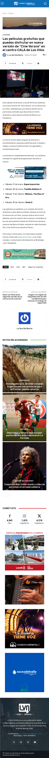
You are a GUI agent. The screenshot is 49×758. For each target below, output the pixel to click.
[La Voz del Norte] (5, 55)
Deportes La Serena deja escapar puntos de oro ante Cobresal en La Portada (24, 435)
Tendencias (24, 380)
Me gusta (10, 515)
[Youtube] (35, 742)
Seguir (24, 515)
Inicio (5, 13)
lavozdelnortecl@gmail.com (30, 734)
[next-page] (8, 495)
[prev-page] (4, 495)
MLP (23, 267)
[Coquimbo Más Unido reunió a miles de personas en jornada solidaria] (24, 466)
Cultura (11, 13)
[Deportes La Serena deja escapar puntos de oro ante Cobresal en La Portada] (24, 417)
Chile (18, 267)
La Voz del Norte (16, 55)
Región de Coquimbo (35, 267)
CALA (12, 267)
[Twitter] (28, 742)
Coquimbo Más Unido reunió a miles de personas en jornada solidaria (24, 485)
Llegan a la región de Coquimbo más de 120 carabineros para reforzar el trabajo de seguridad (37, 299)
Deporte (24, 429)
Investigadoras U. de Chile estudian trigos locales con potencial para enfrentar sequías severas (24, 386)
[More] (38, 63)
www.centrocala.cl (25, 237)
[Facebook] (14, 742)
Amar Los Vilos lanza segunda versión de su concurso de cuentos (12, 297)
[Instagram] (21, 742)
